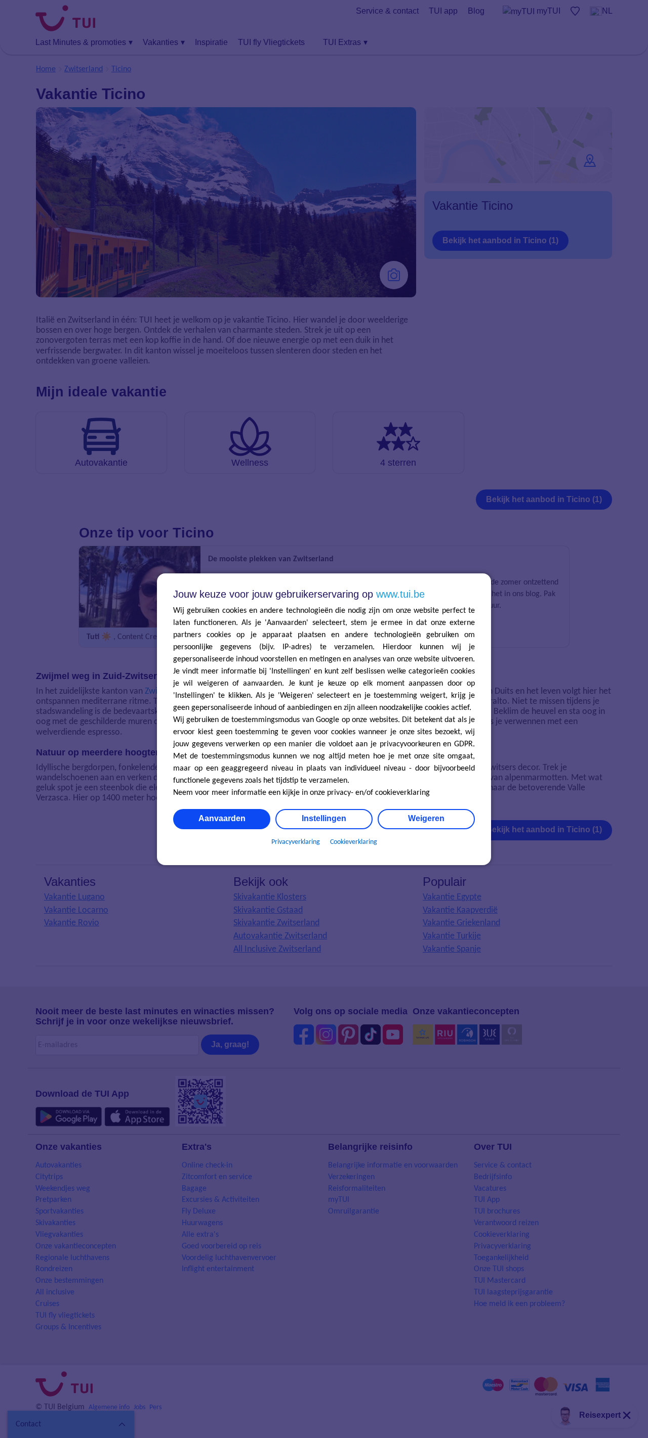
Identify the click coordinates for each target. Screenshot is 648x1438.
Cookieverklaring (353, 842)
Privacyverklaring (295, 842)
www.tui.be (400, 594)
